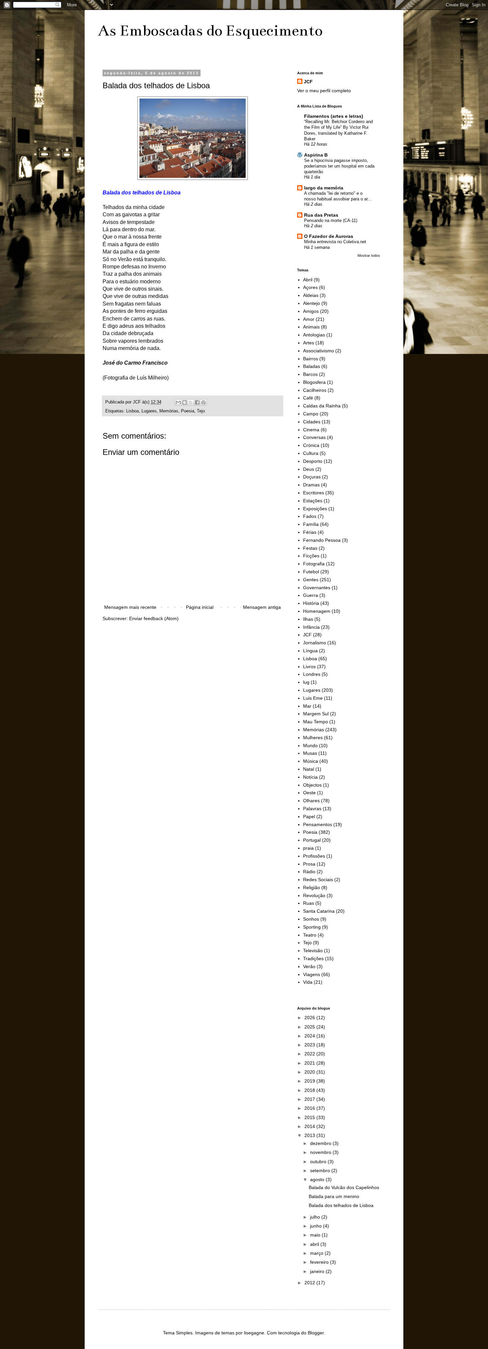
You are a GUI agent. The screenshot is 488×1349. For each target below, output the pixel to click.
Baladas (311, 366)
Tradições (313, 958)
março (317, 1253)
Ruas (308, 903)
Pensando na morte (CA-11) (330, 220)
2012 (310, 1282)
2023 (310, 1044)
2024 (310, 1035)
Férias (309, 532)
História (311, 603)
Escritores (313, 492)
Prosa (309, 864)
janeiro (318, 1271)
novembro (321, 1152)
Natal (308, 769)
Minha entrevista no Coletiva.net (335, 241)
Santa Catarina (319, 911)
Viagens (311, 974)
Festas (310, 548)
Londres (311, 674)
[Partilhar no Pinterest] (203, 402)
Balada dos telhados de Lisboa (341, 1205)
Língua (310, 650)
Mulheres (313, 737)
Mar (307, 706)
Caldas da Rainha (322, 405)
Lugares (149, 411)
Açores (310, 287)
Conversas (314, 437)
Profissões (314, 856)
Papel (309, 816)
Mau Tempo (315, 721)
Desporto (312, 461)
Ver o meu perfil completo (324, 90)
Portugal (312, 840)
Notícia (310, 777)
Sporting (312, 927)
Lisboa (132, 411)
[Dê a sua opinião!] (184, 402)
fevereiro (320, 1262)
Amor (308, 319)
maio (316, 1235)
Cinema (311, 429)
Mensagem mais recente (130, 607)
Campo (310, 413)
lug (306, 682)
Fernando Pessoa (322, 540)
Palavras (312, 808)
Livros (309, 666)
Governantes (316, 587)
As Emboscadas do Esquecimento (210, 30)
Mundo (310, 745)
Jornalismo (314, 642)
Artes (308, 342)
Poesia (187, 411)
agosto (318, 1179)
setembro (320, 1170)
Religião (311, 887)
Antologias (314, 334)
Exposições (315, 508)
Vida (307, 982)
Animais (311, 326)
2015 (310, 1117)
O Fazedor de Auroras (328, 236)
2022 (310, 1053)
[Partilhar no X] (191, 402)
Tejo (201, 411)
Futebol (311, 571)
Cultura (310, 453)
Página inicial (199, 607)
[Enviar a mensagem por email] (178, 402)
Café (308, 397)
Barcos (310, 374)
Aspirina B (316, 155)
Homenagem (316, 611)
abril (315, 1244)
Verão (309, 966)
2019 (310, 1081)
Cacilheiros (314, 390)
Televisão (313, 950)
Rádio (309, 871)
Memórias (168, 411)
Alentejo (311, 303)
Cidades (311, 421)
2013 (310, 1135)
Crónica (311, 445)
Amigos (311, 311)
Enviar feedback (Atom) (154, 618)
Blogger (316, 1332)
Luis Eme (313, 698)
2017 (310, 1099)
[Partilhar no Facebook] (197, 402)
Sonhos (311, 919)
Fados (309, 516)
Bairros (310, 358)
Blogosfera (314, 382)
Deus (308, 469)
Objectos (312, 785)
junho (316, 1226)
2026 (310, 1017)
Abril (307, 279)
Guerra (310, 595)
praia (308, 848)
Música (310, 761)
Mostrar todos (369, 255)
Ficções (311, 555)
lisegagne (254, 1332)
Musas (310, 753)
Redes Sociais (318, 879)
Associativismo (318, 350)
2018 (310, 1090)
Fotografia (314, 563)
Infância (311, 627)
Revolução (314, 895)
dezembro (321, 1143)
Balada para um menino (334, 1196)
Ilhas (308, 619)
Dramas (311, 484)
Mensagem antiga (262, 607)
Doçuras (312, 476)
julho (315, 1217)
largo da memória (323, 187)
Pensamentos (317, 824)
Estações (312, 500)
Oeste (309, 792)
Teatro (309, 935)
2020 (310, 1072)
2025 (310, 1027)
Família (311, 524)
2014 (310, 1126)
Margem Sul (316, 713)
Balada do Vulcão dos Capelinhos (344, 1187)
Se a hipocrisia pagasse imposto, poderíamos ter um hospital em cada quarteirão (339, 166)
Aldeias (310, 295)
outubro (319, 1161)
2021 (310, 1063)
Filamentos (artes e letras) (333, 116)
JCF (308, 81)
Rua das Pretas (321, 215)
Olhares (311, 800)
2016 (310, 1108)
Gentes (310, 579)
